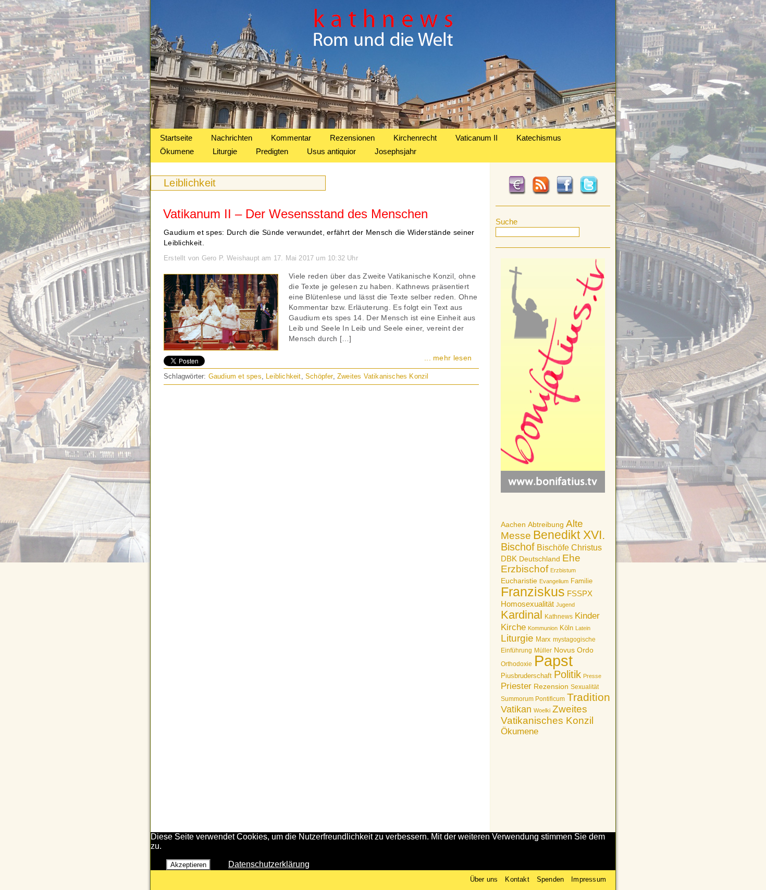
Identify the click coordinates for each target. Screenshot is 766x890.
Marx (543, 639)
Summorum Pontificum (533, 699)
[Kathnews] (383, 125)
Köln (566, 628)
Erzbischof (524, 568)
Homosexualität (527, 603)
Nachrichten (231, 137)
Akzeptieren (188, 865)
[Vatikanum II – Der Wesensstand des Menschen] (221, 347)
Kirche (513, 627)
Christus (586, 547)
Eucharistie (519, 580)
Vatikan (516, 709)
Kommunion (543, 628)
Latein (582, 628)
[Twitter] (588, 193)
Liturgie (225, 151)
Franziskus (533, 591)
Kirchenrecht (415, 137)
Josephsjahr (395, 151)
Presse (592, 676)
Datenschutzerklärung (269, 864)
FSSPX (579, 594)
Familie (581, 581)
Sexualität (585, 687)
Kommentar (291, 137)
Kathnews (559, 616)
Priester (516, 686)
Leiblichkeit (283, 376)
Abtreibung (546, 524)
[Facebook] (564, 193)
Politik (567, 674)
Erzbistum (563, 570)
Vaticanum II (476, 137)
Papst (553, 660)
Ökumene (177, 151)
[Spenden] (517, 193)
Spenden (550, 879)
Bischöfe (553, 547)
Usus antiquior (331, 151)
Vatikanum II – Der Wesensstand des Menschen (295, 214)
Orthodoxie (516, 664)
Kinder (587, 616)
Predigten (272, 151)
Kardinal (521, 614)
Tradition (588, 697)
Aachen (513, 524)
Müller (543, 650)
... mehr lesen (448, 358)
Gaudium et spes (235, 376)
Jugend (565, 604)
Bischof (518, 547)
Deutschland (539, 559)
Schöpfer (319, 376)
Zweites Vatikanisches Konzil (547, 715)
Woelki (542, 710)
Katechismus (538, 137)
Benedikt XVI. (569, 535)
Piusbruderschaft (526, 676)
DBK (509, 558)
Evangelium (554, 581)
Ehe (571, 558)
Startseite (176, 137)
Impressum (588, 879)
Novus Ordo (574, 650)
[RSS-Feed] (541, 193)
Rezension (551, 686)
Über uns (484, 879)
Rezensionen (352, 137)
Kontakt (517, 879)
